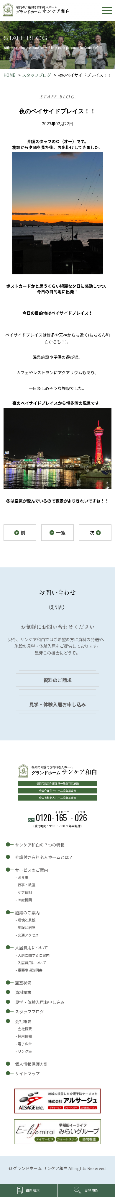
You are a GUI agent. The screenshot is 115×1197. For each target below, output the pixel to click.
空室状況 (23, 983)
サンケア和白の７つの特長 (40, 845)
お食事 (23, 877)
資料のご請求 (57, 680)
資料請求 (23, 992)
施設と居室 (26, 927)
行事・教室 (26, 884)
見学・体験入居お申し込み (57, 704)
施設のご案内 (27, 913)
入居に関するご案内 (34, 955)
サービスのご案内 (31, 870)
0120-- (61, 818)
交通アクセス (28, 934)
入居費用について (31, 947)
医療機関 (25, 899)
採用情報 (25, 1035)
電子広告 (25, 1043)
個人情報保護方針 (31, 1064)
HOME (9, 75)
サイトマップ (27, 1073)
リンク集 (25, 1051)
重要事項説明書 (30, 969)
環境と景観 (26, 919)
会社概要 (23, 1021)
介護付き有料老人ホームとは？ (44, 857)
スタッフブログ (36, 75)
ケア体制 (25, 892)
